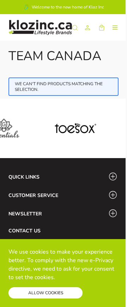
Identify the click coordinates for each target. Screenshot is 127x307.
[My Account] (87, 27)
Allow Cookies (45, 293)
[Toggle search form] (75, 27)
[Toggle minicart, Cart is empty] (101, 27)
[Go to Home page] (40, 27)
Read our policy (76, 277)
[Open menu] (115, 27)
